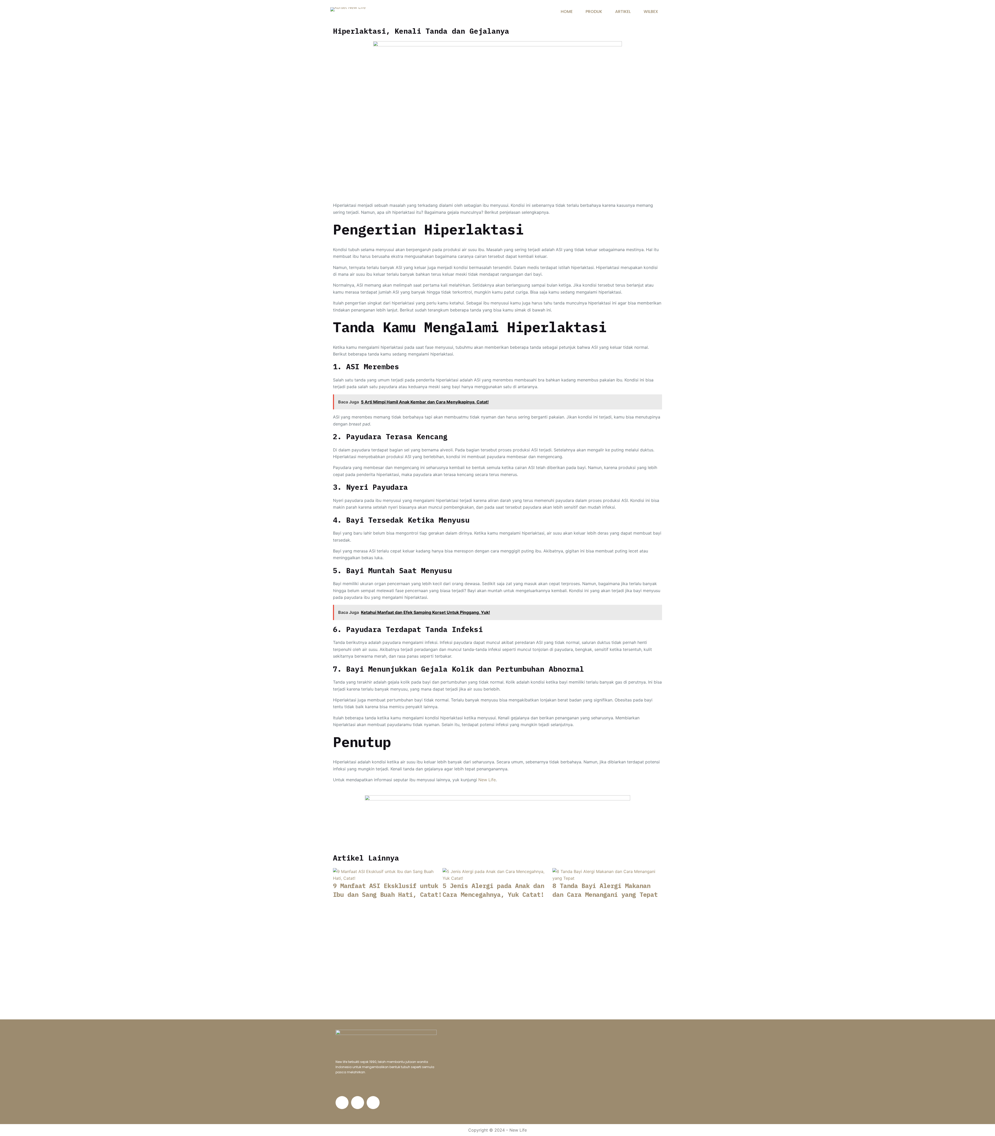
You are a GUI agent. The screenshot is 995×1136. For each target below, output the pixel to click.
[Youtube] (373, 1102)
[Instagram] (357, 1102)
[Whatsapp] (342, 1102)
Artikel (623, 12)
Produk (594, 12)
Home (567, 12)
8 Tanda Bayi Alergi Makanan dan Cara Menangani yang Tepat (605, 890)
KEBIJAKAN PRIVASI (356, 1085)
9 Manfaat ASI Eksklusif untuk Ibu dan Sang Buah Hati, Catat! (387, 890)
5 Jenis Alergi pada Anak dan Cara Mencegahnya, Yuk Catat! (493, 890)
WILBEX (651, 12)
